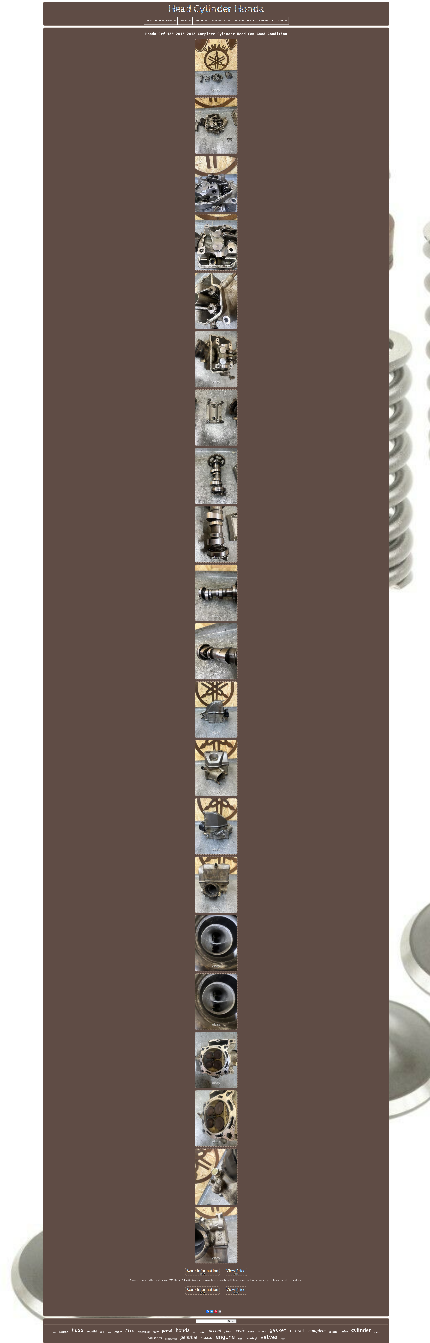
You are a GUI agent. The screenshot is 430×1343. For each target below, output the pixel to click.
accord (215, 1330)
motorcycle (171, 1339)
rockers (333, 1331)
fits (129, 1331)
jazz (194, 1332)
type (156, 1331)
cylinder (361, 1330)
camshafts (155, 1338)
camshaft (251, 1338)
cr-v (102, 1331)
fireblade (206, 1338)
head (77, 1330)
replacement (143, 1332)
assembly (63, 1332)
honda (183, 1330)
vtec (240, 1338)
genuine (188, 1337)
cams (251, 1331)
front (54, 1332)
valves (269, 1337)
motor (203, 1332)
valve (344, 1331)
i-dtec (377, 1332)
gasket (278, 1330)
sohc (109, 1332)
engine (225, 1337)
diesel (297, 1330)
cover (262, 1331)
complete (317, 1330)
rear (283, 1338)
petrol (167, 1331)
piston (228, 1331)
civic (240, 1330)
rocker (118, 1331)
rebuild (92, 1331)
